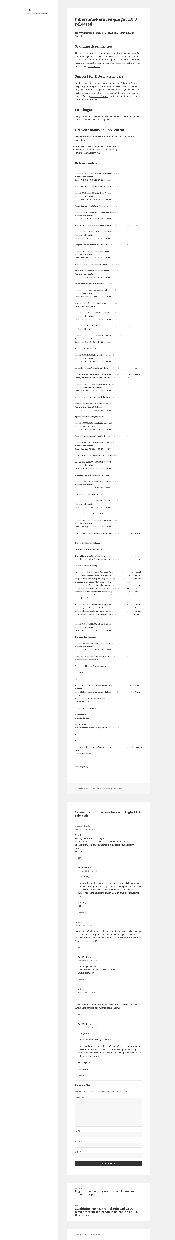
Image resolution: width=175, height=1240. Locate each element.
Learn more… (94, 66)
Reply (78, 858)
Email (78, 1141)
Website (78, 1152)
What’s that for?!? (108, 146)
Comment (80, 1097)
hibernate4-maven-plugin (122, 33)
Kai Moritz (97, 788)
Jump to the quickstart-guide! (88, 153)
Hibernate (108, 788)
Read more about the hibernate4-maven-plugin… (97, 149)
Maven (119, 788)
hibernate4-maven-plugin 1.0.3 (90, 136)
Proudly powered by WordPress (87, 1235)
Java (114, 788)
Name (78, 1131)
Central (78, 36)
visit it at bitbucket (99, 96)
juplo (28, 10)
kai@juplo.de (123, 1052)
